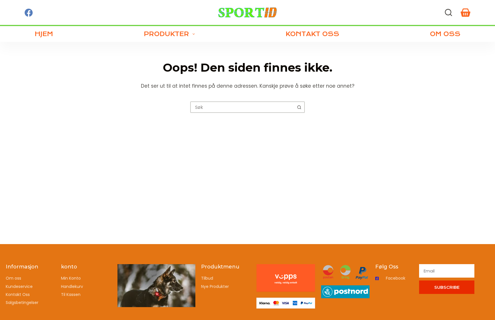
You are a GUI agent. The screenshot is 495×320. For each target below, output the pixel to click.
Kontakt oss (312, 34)
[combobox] (242, 107)
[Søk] (448, 12)
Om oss (445, 34)
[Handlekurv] (465, 12)
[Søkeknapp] (299, 107)
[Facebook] (29, 13)
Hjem (44, 34)
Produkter (166, 34)
